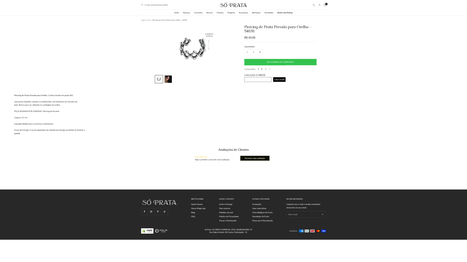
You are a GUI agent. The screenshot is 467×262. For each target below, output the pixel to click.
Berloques (256, 12)
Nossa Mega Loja (198, 208)
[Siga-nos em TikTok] (164, 211)
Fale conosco (224, 208)
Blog (193, 212)
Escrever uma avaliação (255, 158)
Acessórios (243, 12)
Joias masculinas (259, 208)
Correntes (198, 12)
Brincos (209, 12)
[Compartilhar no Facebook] (258, 69)
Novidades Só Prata (260, 216)
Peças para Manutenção (262, 220)
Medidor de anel (226, 212)
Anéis (176, 12)
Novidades (268, 12)
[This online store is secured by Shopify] (147, 231)
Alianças (186, 12)
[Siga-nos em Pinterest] (157, 211)
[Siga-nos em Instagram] (151, 211)
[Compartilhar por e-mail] (269, 69)
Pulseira (220, 12)
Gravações (256, 204)
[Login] (319, 5)
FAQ (193, 216)
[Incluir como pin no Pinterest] (261, 69)
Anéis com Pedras (285, 12)
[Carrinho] (324, 5)
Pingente (231, 12)
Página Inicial (146, 20)
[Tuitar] (266, 69)
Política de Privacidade (229, 216)
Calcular (279, 79)
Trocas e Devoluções (228, 220)
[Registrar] (322, 214)
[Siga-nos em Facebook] (144, 211)
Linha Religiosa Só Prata (262, 212)
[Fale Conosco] (314, 4)
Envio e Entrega (225, 204)
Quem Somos (197, 204)
